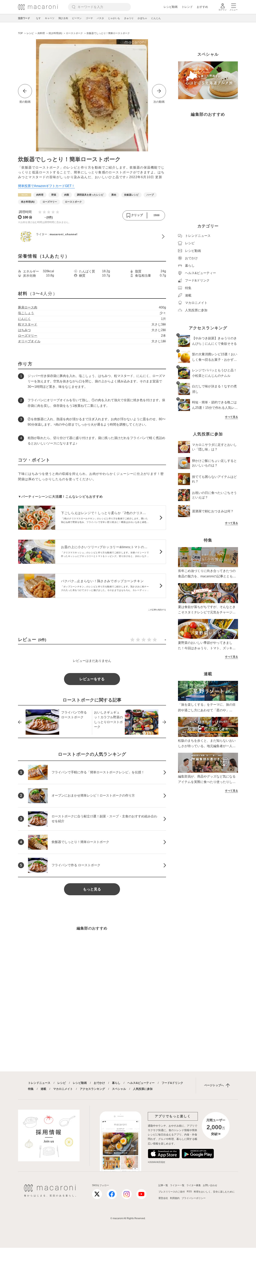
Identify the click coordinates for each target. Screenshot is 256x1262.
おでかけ (99, 1082)
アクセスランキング (92, 1088)
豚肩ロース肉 (27, 307)
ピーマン (77, 18)
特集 (31, 1088)
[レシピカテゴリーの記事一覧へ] (24, 194)
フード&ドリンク (172, 1082)
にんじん (156, 18)
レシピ (61, 1082)
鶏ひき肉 (63, 18)
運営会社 (163, 1198)
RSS (189, 1191)
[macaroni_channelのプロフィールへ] (92, 236)
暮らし (116, 1082)
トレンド (187, 6)
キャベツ (49, 18)
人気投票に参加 (143, 1088)
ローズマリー (27, 335)
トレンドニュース (39, 1082)
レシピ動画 (171, 6)
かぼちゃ (142, 18)
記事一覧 (163, 1185)
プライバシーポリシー (194, 1198)
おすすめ (202, 6)
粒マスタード (27, 324)
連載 (43, 1088)
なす (38, 18)
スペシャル (119, 1088)
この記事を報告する (157, 610)
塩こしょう (26, 313)
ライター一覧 (177, 1185)
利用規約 (175, 1198)
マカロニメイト (63, 1088)
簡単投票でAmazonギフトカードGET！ (46, 186)
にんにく (24, 319)
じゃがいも (114, 18)
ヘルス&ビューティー (141, 1082)
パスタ (100, 18)
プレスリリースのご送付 (171, 1191)
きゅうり (129, 18)
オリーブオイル (29, 341)
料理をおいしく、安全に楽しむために (214, 1191)
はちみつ (24, 330)
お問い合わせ (210, 1185)
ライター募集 (193, 1185)
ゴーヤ (89, 18)
